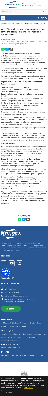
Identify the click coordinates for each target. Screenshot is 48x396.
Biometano (33, 337)
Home (3, 24)
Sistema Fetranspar (8, 347)
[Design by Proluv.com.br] (24, 375)
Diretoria (15, 323)
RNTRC (32, 355)
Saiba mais (28, 388)
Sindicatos (24, 323)
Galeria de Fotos (39, 334)
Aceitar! (9, 392)
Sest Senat (22, 347)
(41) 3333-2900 (10, 289)
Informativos (27, 334)
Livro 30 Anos (23, 337)
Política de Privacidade (17, 326)
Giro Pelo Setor (13, 24)
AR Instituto (24, 355)
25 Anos (4, 326)
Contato (10, 308)
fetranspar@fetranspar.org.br (15, 296)
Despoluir (14, 355)
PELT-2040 (12, 337)
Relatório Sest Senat (9, 341)
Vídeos (3, 337)
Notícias (4, 334)
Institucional (6, 323)
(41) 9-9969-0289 (11, 292)
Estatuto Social (36, 323)
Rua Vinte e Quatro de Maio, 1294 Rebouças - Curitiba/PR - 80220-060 (22, 300)
